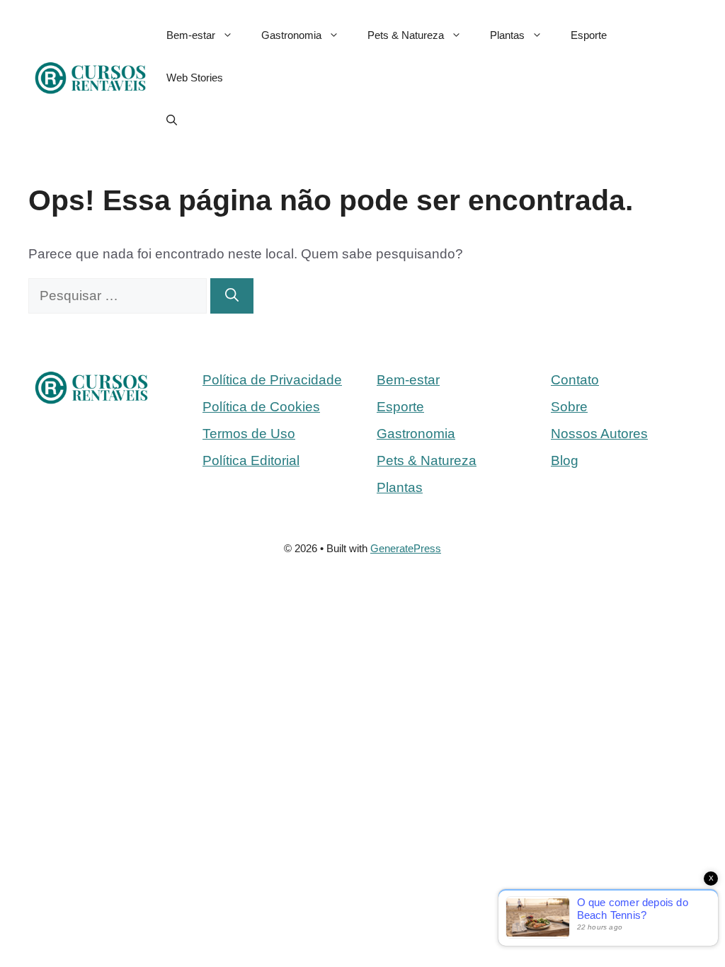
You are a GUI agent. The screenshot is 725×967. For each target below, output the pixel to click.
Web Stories (194, 77)
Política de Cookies (261, 406)
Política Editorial (250, 460)
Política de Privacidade (272, 379)
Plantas (507, 35)
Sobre (569, 406)
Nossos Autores (599, 433)
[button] (171, 120)
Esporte (589, 35)
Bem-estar (190, 35)
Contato (575, 379)
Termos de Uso (248, 433)
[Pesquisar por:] (119, 295)
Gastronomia (291, 35)
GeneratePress (405, 548)
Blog (564, 460)
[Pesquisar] (231, 296)
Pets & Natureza (405, 35)
